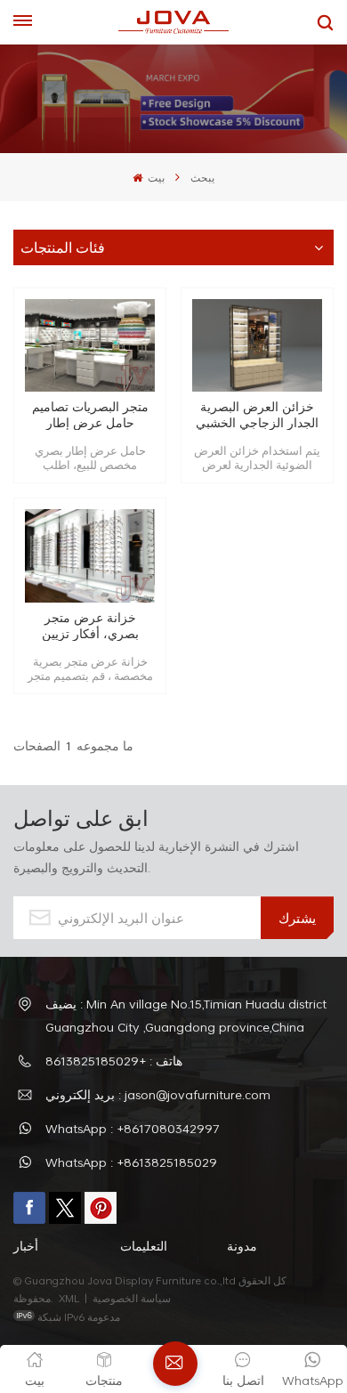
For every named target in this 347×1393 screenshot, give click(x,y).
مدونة (242, 1245)
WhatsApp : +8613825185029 (131, 1162)
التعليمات (143, 1245)
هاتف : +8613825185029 (113, 1060)
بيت (155, 177)
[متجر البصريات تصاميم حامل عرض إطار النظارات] (90, 346)
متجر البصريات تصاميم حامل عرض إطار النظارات (90, 414)
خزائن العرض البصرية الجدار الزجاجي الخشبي (257, 414)
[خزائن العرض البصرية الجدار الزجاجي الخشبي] (257, 346)
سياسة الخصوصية (133, 1298)
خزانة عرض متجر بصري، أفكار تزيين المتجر (90, 625)
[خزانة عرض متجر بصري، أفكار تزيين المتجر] (90, 556)
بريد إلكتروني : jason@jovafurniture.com (157, 1094)
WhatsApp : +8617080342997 (132, 1128)
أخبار (25, 1245)
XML (69, 1298)
